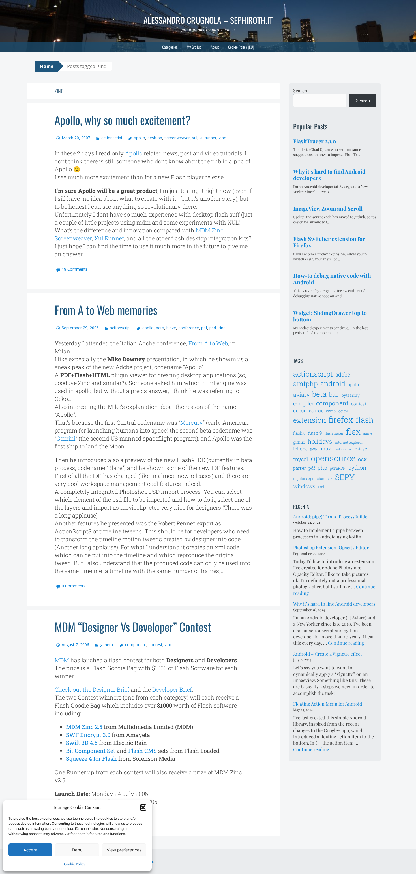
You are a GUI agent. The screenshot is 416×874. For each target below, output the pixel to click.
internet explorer (349, 442)
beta (160, 327)
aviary (301, 394)
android (332, 383)
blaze (171, 327)
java (313, 449)
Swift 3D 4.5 (82, 742)
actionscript (112, 137)
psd (212, 327)
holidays (320, 441)
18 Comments (75, 269)
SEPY (345, 477)
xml (321, 486)
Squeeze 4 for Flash (91, 758)
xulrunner (208, 137)
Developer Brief (172, 689)
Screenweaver (73, 238)
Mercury (191, 422)
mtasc (361, 449)
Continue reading (346, 643)
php (322, 467)
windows (304, 486)
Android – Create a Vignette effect (327, 654)
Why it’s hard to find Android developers (334, 604)
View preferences (124, 849)
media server (343, 449)
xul (194, 137)
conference (188, 327)
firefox (341, 419)
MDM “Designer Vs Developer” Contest (133, 626)
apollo (139, 137)
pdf (204, 327)
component (135, 644)
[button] (143, 807)
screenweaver (177, 137)
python (357, 467)
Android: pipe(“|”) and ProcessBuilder (331, 517)
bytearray (351, 395)
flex (353, 431)
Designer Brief (111, 689)
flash (365, 420)
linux (325, 449)
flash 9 (315, 433)
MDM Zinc (210, 230)
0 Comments (73, 586)
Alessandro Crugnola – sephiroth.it (208, 20)
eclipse (316, 410)
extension (309, 420)
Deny (77, 849)
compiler (303, 403)
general (107, 644)
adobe (342, 374)
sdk (330, 478)
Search (300, 90)
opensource (333, 457)
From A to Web (208, 343)
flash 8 (299, 433)
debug (299, 410)
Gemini (66, 438)
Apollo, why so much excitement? (123, 119)
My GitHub (194, 47)
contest (155, 644)
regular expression (308, 478)
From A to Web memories (106, 309)
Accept (30, 849)
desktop (154, 137)
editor (343, 411)
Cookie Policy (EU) (241, 47)
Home (46, 66)
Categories (169, 47)
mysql (300, 459)
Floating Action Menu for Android (327, 704)
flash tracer (334, 433)
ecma (331, 410)
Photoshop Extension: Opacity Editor (331, 547)
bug (334, 394)
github (299, 442)
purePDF (338, 468)
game (367, 433)
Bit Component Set (90, 750)
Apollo (133, 153)
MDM (62, 660)
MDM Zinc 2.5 (84, 726)
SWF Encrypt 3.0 (88, 734)
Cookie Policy (74, 864)
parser (299, 468)
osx (362, 459)
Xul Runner (109, 238)
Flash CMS (142, 750)
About (215, 47)
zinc (222, 137)
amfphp (305, 383)
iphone (300, 449)
